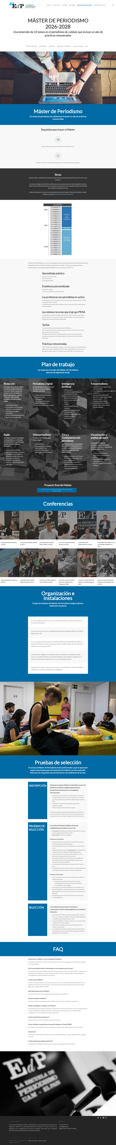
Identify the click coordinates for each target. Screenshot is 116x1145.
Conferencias (51, 46)
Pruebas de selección (78, 46)
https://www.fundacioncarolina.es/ (64, 194)
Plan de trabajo (42, 46)
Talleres (72, 5)
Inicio (49, 5)
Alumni (64, 5)
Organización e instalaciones (64, 46)
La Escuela (56, 5)
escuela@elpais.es (64, 1126)
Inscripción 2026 (99, 5)
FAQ (86, 46)
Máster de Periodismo (84, 5)
